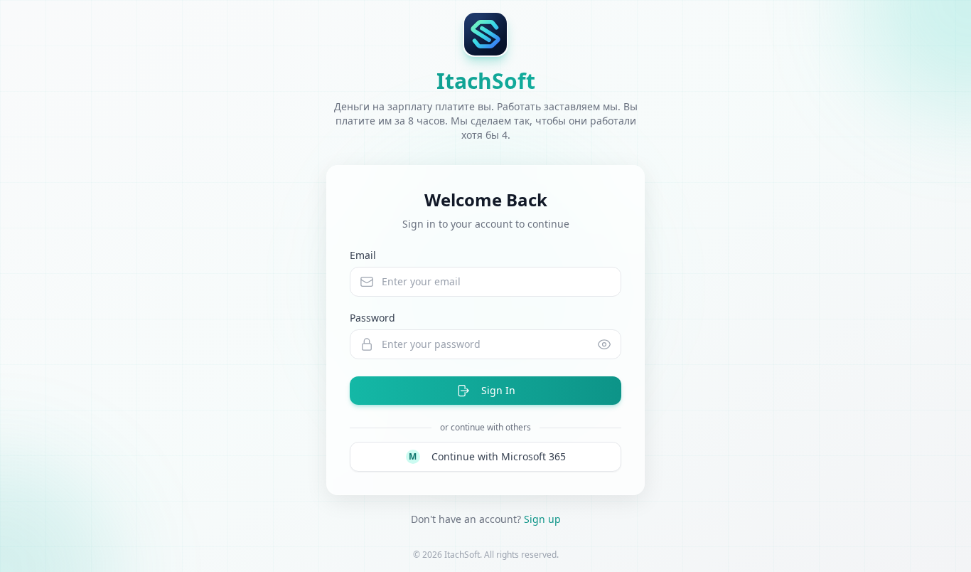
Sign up (542, 519)
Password (372, 317)
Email (363, 255)
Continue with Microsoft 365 (487, 456)
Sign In (498, 390)
